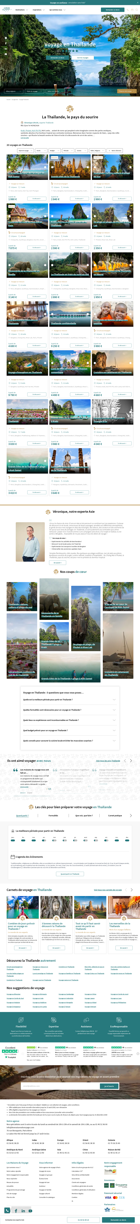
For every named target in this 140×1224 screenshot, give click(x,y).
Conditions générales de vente (82, 1186)
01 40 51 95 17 (114, 1152)
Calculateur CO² (77, 1171)
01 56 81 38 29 (13, 1143)
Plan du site (11, 1197)
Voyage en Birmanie (40, 994)
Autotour (42, 1186)
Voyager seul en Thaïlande (42, 980)
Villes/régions (10, 91)
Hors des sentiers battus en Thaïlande (120, 968)
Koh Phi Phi (36, 130)
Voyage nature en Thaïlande (68, 980)
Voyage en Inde (38, 998)
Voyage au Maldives (39, 1002)
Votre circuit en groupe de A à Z (82, 1167)
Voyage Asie (15, 99)
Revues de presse (13, 1182)
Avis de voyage (12, 1193)
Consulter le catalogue (47, 1197)
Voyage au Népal (90, 1002)
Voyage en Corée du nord (119, 994)
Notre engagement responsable (18, 1175)
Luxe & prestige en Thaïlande (43, 973)
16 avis (81, 51)
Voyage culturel (44, 1193)
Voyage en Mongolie (66, 1002)
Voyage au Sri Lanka (40, 1007)
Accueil (8, 99)
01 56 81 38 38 (38, 1143)
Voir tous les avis (108, 760)
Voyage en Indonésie (66, 998)
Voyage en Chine (90, 994)
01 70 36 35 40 (114, 1143)
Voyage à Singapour (14, 1007)
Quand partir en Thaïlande (70, 874)
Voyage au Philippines (118, 1002)
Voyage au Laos (116, 998)
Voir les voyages (82, 58)
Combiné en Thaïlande (14, 980)
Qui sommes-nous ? (13, 1167)
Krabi (23, 130)
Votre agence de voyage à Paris (49, 1167)
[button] (7, 9)
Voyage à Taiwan (64, 1007)
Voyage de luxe (44, 1182)
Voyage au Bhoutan (13, 994)
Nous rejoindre (12, 1179)
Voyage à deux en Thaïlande (94, 973)
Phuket (28, 130)
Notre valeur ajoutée (14, 1171)
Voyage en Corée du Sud (15, 998)
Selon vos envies (53, 91)
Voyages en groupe (45, 1175)
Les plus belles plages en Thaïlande (15, 974)
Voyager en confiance (58, 2)
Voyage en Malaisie (13, 1002)
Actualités (10, 1186)
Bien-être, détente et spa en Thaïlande (94, 968)
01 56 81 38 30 (63, 1143)
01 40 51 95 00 (89, 1152)
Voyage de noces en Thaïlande (121, 973)
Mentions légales (77, 1193)
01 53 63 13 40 (38, 1152)
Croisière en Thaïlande (66, 967)
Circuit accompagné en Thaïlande (15, 968)
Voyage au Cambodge (66, 994)
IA (72, 1201)
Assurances (76, 1179)
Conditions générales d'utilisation (83, 1190)
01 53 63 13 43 (13, 1152)
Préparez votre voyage (125, 91)
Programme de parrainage (16, 1190)
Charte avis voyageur (79, 1182)
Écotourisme (43, 1179)
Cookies (74, 1197)
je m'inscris (109, 1086)
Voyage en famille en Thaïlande (69, 973)
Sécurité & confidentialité (80, 1175)
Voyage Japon (90, 998)
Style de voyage (32, 91)
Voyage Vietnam (90, 1007)
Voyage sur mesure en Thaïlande (40, 968)
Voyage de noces (45, 1171)
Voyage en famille (45, 1190)
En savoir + (57, 563)
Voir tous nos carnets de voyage (108, 889)
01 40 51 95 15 (83, 1220)
